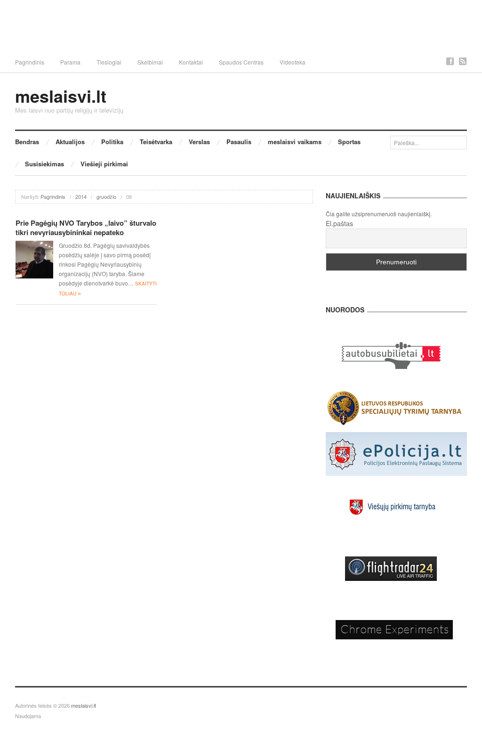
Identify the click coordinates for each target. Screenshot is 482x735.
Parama (70, 62)
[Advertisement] (241, 26)
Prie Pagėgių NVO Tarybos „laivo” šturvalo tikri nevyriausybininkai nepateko (86, 227)
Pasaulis (238, 141)
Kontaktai (191, 62)
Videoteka (292, 62)
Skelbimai (150, 62)
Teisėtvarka (156, 141)
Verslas (199, 141)
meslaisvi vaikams (294, 141)
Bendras (27, 141)
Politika (112, 141)
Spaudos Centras (241, 62)
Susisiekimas (44, 163)
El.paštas (339, 223)
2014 (81, 196)
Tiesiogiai (108, 62)
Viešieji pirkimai (104, 163)
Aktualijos (70, 141)
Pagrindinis (29, 62)
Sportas (349, 141)
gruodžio (106, 196)
